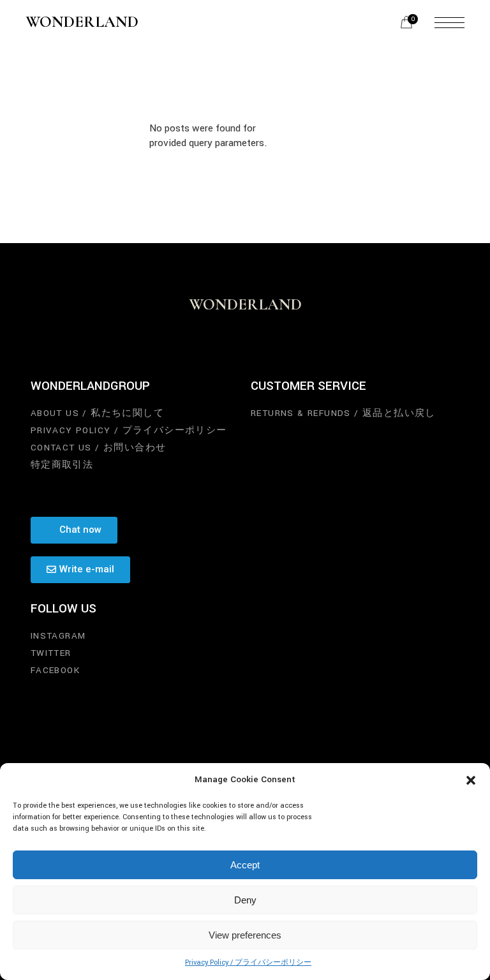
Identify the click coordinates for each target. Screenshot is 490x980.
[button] (470, 780)
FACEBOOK (55, 670)
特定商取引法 (62, 465)
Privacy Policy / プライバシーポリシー (248, 962)
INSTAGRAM (58, 636)
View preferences (245, 935)
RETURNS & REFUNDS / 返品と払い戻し (343, 413)
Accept (245, 864)
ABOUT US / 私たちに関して (97, 413)
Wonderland (82, 22)
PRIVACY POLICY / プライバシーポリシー (129, 430)
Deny (245, 900)
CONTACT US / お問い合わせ (99, 448)
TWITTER (51, 653)
